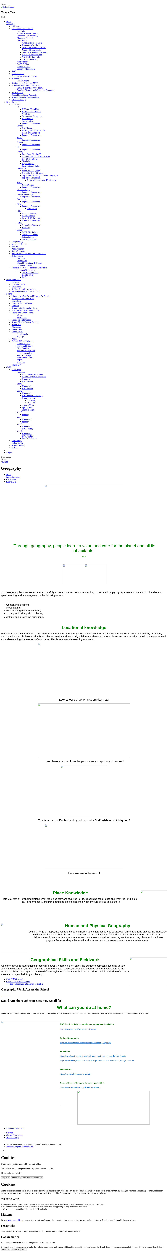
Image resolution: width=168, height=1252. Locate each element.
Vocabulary (27, 161)
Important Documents (31, 123)
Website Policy (12, 1137)
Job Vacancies (17, 92)
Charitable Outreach (25, 38)
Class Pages (16, 369)
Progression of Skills (30, 166)
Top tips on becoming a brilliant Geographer (40, 175)
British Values (17, 256)
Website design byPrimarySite (19, 1147)
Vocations (26, 114)
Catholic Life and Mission (22, 28)
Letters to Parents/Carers (22, 303)
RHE (19, 211)
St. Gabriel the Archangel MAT (25, 83)
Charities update (18, 284)
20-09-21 (31, 403)
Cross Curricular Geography (34, 173)
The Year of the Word (26, 351)
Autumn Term (28, 405)
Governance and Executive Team (25, 85)
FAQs (24, 277)
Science (20, 142)
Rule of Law (22, 261)
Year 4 (19, 417)
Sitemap (9, 1133)
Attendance (16, 327)
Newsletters (16, 287)
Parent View (17, 329)
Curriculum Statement (31, 225)
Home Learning (28, 398)
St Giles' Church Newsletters (23, 289)
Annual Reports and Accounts (24, 95)
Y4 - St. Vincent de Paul (32, 55)
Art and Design (23, 189)
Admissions (16, 78)
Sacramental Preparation (32, 116)
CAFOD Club (23, 64)
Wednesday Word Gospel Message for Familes (31, 296)
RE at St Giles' (23, 348)
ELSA (14, 448)
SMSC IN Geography (31, 171)
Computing (21, 199)
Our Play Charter (29, 239)
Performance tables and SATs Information (29, 253)
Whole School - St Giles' (32, 43)
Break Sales (22, 317)
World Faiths (27, 121)
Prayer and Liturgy (24, 346)
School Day (16, 365)
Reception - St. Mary (30, 45)
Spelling (25, 414)
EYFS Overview (29, 213)
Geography (21, 168)
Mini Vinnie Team (24, 358)
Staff (13, 71)
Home (8, 21)
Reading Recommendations (33, 130)
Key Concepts (28, 163)
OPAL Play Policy (29, 232)
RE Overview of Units (31, 111)
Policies (15, 246)
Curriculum (16, 104)
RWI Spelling (27, 429)
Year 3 (19, 412)
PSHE (19, 223)
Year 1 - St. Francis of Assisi (34, 47)
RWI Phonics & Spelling (32, 395)
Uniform (15, 306)
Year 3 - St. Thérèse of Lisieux (34, 52)
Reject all (5, 1178)
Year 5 (19, 424)
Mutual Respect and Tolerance (29, 263)
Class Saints (22, 40)
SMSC (19, 360)
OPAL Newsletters (30, 234)
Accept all (15, 1178)
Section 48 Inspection (26, 69)
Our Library (27, 128)
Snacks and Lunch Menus (22, 313)
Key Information (13, 102)
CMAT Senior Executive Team (30, 88)
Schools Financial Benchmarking (25, 97)
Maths (19, 137)
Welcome (15, 26)
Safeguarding (17, 242)
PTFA (14, 339)
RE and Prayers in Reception (34, 377)
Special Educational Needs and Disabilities (29, 268)
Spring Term (27, 407)
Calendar (15, 282)
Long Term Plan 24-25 (31, 154)
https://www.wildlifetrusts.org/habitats (75, 1074)
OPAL (19, 230)
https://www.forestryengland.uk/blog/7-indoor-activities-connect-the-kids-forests (93, 1056)
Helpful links (27, 275)
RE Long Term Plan (30, 109)
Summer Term (28, 410)
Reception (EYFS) (30, 159)
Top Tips (20, 336)
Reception (21, 372)
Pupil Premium (18, 249)
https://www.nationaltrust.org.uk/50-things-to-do (79, 1087)
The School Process (30, 272)
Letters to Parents (29, 237)
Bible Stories (27, 118)
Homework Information (21, 320)
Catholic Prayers (23, 66)
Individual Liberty (24, 265)
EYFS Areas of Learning (32, 374)
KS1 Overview (28, 216)
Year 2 (19, 391)
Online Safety (17, 332)
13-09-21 (31, 400)
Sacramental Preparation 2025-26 (25, 291)
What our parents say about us (24, 76)
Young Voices (28, 185)
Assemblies (27, 353)
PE (18, 147)
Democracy (21, 258)
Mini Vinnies (22, 62)
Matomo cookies (14, 1220)
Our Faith (21, 31)
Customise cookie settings (32, 1178)
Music (19, 182)
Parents (9, 294)
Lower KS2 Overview (31, 218)
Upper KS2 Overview (31, 220)
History (20, 152)
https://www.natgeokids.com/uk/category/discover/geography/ (85, 1043)
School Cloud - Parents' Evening (25, 322)
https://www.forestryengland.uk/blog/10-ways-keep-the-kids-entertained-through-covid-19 (97, 1061)
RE (18, 107)
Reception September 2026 (23, 298)
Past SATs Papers (29, 438)
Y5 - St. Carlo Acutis (31, 57)
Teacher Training (19, 100)
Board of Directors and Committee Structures (35, 90)
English (20, 126)
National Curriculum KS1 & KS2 (36, 156)
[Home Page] (7, 7)
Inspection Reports (19, 244)
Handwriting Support (31, 133)
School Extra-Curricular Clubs (24, 308)
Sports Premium (18, 251)
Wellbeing (26, 227)
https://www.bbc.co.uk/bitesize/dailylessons (78, 1029)
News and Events (13, 279)
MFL (19, 204)
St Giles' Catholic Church (27, 33)
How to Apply (23, 81)
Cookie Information (14, 1135)
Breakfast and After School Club (25, 310)
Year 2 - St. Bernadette (31, 50)
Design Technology (25, 194)
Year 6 (19, 431)
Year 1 (19, 384)
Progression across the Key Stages (41, 180)
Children (10, 367)
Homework (27, 379)
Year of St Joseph (24, 355)
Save (24, 1250)
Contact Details (18, 73)
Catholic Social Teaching (27, 36)
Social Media (22, 334)
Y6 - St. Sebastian (29, 59)
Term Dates (16, 301)
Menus (19, 315)
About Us (10, 24)
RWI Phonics (27, 381)
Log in (9, 452)
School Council (18, 445)
